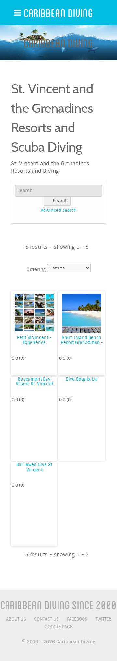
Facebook (77, 619)
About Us (16, 619)
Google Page (58, 627)
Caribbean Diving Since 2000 (58, 604)
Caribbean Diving (58, 12)
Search (60, 201)
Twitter (103, 619)
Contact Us (46, 619)
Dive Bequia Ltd (82, 379)
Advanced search (59, 210)
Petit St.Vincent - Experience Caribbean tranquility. (34, 345)
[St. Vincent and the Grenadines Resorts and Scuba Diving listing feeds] (102, 82)
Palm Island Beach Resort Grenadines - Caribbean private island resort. (82, 345)
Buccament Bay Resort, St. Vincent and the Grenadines (34, 384)
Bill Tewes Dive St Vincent (34, 467)
